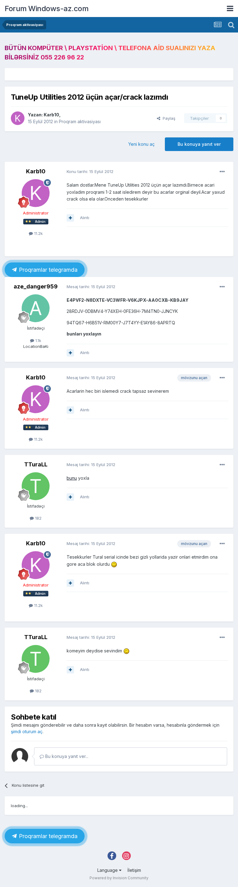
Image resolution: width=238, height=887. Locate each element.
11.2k (38, 233)
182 (38, 518)
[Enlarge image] (114, 564)
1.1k (37, 340)
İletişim (134, 870)
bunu (72, 478)
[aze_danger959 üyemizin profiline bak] (36, 308)
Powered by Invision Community (119, 878)
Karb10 (51, 114)
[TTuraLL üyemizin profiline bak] (36, 486)
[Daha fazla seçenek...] (222, 171)
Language (108, 870)
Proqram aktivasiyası (80, 121)
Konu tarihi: (90, 171)
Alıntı (84, 217)
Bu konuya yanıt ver (199, 144)
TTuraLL (35, 464)
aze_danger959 (36, 286)
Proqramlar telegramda (47, 269)
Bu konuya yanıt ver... (66, 756)
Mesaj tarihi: (91, 286)
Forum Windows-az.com (46, 8)
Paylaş (167, 118)
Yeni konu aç (141, 144)
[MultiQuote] (70, 218)
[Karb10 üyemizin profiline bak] (17, 118)
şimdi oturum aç (26, 731)
